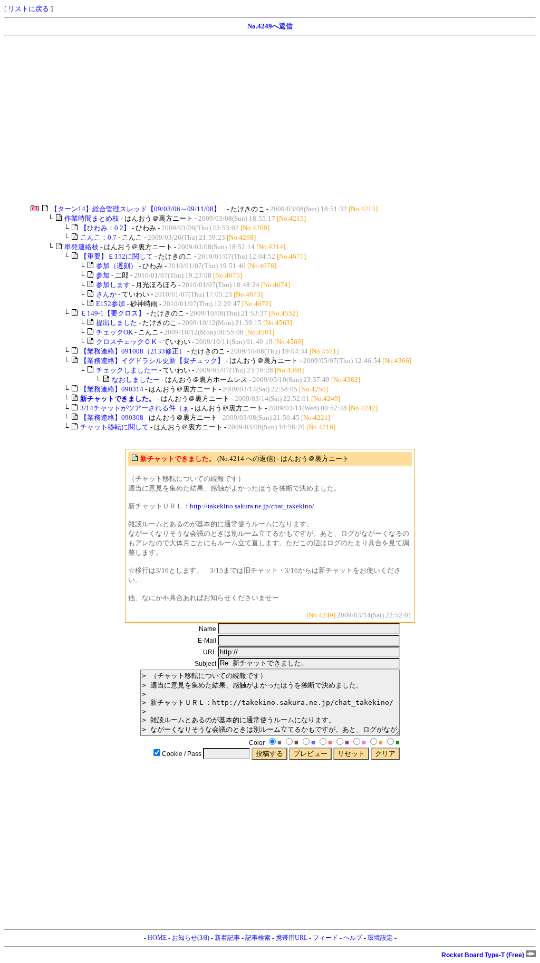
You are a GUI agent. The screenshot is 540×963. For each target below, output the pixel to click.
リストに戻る (28, 9)
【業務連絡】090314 (111, 389)
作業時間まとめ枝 (91, 218)
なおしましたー (136, 380)
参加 (103, 275)
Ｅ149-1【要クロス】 (112, 313)
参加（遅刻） (116, 266)
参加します (113, 285)
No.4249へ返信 (270, 26)
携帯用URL (291, 937)
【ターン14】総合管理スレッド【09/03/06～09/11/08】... (138, 209)
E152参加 (110, 304)
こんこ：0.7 (98, 237)
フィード (325, 937)
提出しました (116, 323)
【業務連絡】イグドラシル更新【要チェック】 (152, 361)
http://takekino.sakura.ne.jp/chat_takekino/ (252, 506)
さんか (106, 294)
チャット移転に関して (114, 427)
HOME (157, 937)
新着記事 (227, 937)
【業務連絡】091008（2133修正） (133, 351)
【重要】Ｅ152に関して (116, 256)
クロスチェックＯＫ (127, 342)
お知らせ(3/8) (190, 937)
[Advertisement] (270, 120)
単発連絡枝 (81, 247)
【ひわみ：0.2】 (105, 228)
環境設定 (380, 937)
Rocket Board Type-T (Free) (483, 955)
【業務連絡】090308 (111, 417)
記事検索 (258, 937)
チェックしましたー (127, 370)
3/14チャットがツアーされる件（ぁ (134, 408)
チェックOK (114, 332)
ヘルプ (352, 937)
